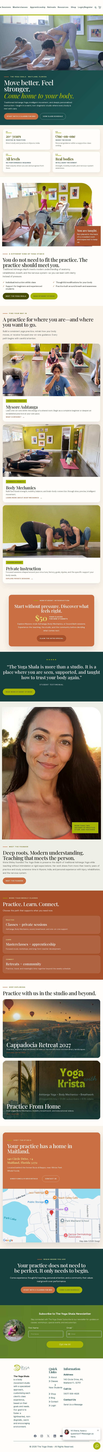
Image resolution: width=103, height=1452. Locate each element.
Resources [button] (63, 7)
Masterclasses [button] (20, 7)
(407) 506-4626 (71, 1393)
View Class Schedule (53, 116)
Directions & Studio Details (24, 1179)
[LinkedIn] (55, 1436)
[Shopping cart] (99, 7)
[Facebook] (35, 1436)
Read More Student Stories (19, 692)
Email (70, 1328)
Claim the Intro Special (51, 639)
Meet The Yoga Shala (16, 296)
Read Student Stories (44, 296)
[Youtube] (61, 1436)
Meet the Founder (14, 881)
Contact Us (51, 1179)
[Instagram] (41, 1436)
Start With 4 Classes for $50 (21, 116)
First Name (33, 1328)
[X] (48, 1436)
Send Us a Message (73, 1404)
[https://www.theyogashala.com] (22, 1368)
